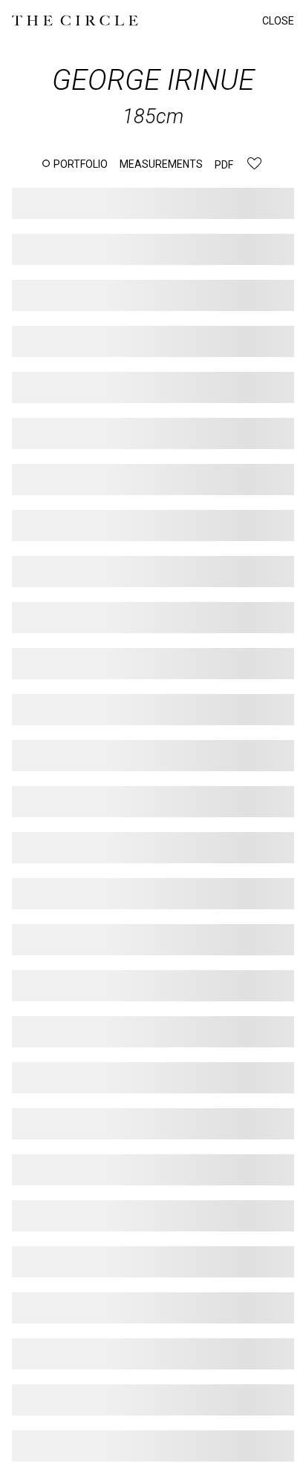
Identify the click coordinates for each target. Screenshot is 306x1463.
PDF (224, 165)
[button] (75, 164)
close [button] (278, 21)
